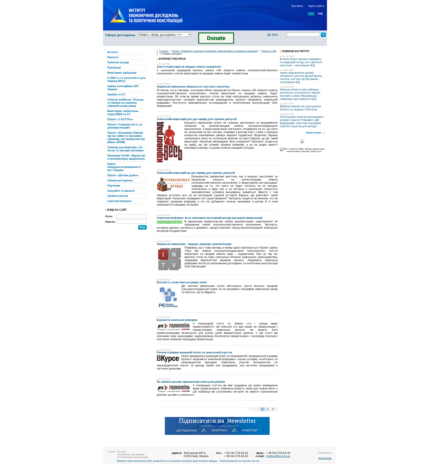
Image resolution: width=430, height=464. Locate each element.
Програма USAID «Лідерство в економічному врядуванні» (126, 157)
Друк (275, 34)
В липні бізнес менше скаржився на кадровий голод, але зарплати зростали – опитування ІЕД (301, 62)
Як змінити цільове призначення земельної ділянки (191, 381)
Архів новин (313, 132)
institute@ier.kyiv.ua (278, 456)
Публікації (114, 67)
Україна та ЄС (116, 94)
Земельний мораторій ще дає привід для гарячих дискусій (196, 172)
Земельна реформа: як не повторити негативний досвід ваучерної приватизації (209, 217)
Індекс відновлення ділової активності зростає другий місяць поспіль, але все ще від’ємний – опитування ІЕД (301, 77)
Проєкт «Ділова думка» (123, 175)
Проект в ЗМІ (268, 51)
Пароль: (110, 221)
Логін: (109, 216)
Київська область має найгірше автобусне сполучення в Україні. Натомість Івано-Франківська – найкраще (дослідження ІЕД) (300, 94)
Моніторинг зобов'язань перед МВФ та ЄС (123, 113)
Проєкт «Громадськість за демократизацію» (124, 126)
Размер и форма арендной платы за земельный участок (194, 352)
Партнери (113, 185)
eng (320, 13)
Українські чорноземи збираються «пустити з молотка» (193, 86)
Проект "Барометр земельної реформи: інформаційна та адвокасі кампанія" (215, 51)
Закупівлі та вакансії (121, 190)
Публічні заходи (118, 62)
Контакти (297, 6)
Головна (163, 51)
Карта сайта (316, 6)
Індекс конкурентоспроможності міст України (124, 167)
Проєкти (112, 57)
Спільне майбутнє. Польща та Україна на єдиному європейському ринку (125, 102)
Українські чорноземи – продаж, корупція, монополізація (194, 244)
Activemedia (324, 458)
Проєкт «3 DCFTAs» (120, 119)
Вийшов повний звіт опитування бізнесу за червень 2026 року (300, 108)
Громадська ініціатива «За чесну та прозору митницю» (125, 149)
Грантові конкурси (119, 201)
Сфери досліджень (120, 35)
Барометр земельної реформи (177, 320)
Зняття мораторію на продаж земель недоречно (189, 66)
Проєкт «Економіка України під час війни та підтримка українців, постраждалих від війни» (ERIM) (126, 137)
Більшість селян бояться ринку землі (182, 282)
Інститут (112, 52)
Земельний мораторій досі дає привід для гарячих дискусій (196, 119)
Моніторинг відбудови (121, 72)
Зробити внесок (117, 196)
